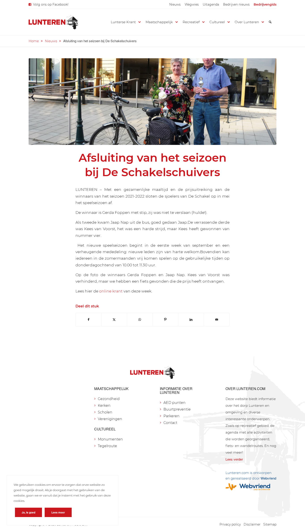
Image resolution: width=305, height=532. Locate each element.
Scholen (105, 412)
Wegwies (192, 4)
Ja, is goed (28, 512)
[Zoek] (270, 22)
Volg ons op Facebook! (51, 4)
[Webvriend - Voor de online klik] (251, 486)
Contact (170, 423)
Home (34, 41)
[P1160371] (152, 101)
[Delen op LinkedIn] (191, 319)
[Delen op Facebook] (88, 319)
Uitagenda (211, 4)
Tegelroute (107, 446)
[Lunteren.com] (53, 22)
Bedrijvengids (265, 4)
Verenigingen (110, 419)
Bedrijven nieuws (236, 4)
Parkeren (171, 416)
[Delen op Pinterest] (165, 319)
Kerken (104, 405)
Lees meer (58, 512)
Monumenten (110, 439)
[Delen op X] (114, 319)
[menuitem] (175, 4)
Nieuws (175, 4)
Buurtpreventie (177, 409)
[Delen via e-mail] (216, 319)
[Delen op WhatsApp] (139, 319)
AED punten (174, 403)
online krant (111, 291)
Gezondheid (109, 399)
